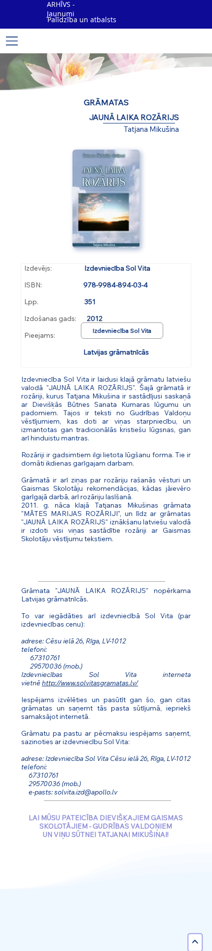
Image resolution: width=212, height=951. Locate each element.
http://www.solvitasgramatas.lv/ (90, 682)
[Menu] (12, 41)
